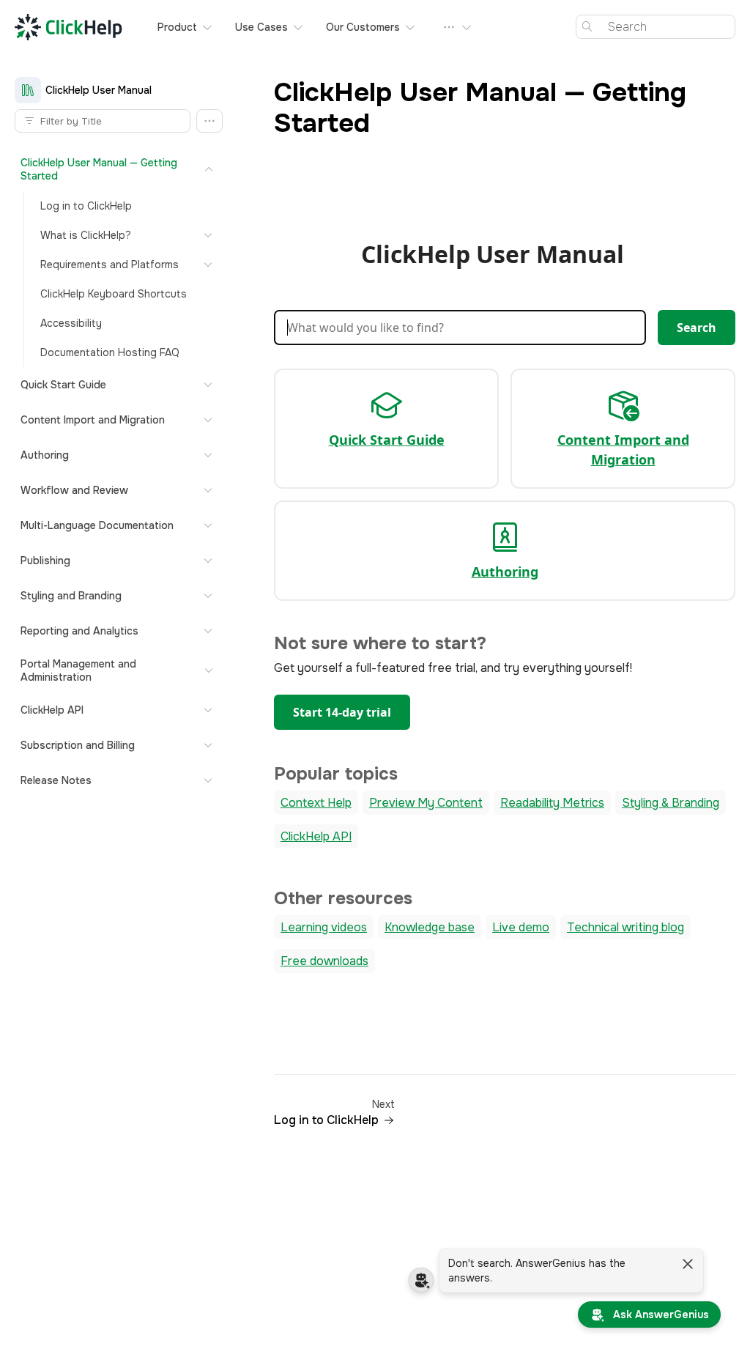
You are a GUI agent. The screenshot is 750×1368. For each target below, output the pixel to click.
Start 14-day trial (342, 712)
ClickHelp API (316, 836)
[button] (209, 121)
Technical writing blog (625, 927)
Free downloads (324, 961)
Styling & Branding (670, 802)
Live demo (520, 927)
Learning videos (324, 927)
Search (696, 327)
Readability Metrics (552, 802)
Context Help (316, 802)
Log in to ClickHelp (326, 1120)
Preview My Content (426, 802)
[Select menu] (458, 27)
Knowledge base (430, 927)
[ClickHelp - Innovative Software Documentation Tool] (68, 27)
